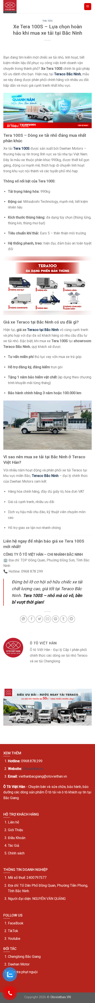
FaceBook (15, 923)
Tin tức (47, 21)
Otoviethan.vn (33, 769)
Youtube (14, 938)
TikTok (13, 931)
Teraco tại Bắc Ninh (43, 330)
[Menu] (87, 6)
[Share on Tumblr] (63, 619)
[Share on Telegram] (71, 619)
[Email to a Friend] (47, 619)
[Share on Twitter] (39, 619)
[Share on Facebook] (31, 619)
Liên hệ (13, 822)
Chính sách (16, 853)
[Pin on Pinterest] (55, 619)
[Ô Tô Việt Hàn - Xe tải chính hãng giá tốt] (10, 6)
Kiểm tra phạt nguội (23, 972)
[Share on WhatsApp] (23, 619)
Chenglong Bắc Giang (24, 956)
